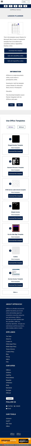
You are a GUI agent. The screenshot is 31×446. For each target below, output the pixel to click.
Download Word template (15, 151)
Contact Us (9, 341)
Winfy (7, 385)
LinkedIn (18, 406)
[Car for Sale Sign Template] (16, 231)
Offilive (8, 426)
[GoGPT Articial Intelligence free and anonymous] (6, 6)
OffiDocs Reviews (12, 434)
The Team (8, 336)
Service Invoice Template (15, 279)
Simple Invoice (15, 212)
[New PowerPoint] (25, 6)
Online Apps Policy (11, 344)
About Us (8, 339)
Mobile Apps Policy (11, 346)
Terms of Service (10, 349)
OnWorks (8, 372)
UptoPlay (8, 375)
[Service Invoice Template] (16, 276)
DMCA (8, 359)
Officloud (8, 393)
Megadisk (8, 380)
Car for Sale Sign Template (15, 234)
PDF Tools (9, 423)
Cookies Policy (10, 351)
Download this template (15, 50)
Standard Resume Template (15, 167)
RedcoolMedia (10, 377)
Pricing (8, 356)
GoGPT (8, 421)
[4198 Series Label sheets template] (16, 187)
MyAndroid (9, 387)
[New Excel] (20, 6)
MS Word (11, 127)
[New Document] (15, 6)
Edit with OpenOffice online (15, 61)
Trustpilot (9, 398)
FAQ (7, 361)
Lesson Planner (15, 16)
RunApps (8, 390)
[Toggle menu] (2, 1)
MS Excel (21, 127)
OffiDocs (8, 370)
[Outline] (16, 254)
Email (9, 408)
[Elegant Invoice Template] (16, 142)
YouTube (10, 406)
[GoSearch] (10, 6)
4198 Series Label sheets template (15, 190)
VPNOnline (9, 382)
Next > (19, 104)
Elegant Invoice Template (15, 145)
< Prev (11, 104)
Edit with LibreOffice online (15, 55)
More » (15, 292)
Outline (15, 256)
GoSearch (8, 418)
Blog (7, 354)
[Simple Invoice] (16, 209)
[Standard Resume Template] (16, 164)
